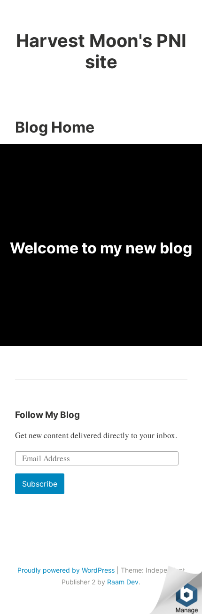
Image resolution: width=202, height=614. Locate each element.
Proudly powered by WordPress (66, 570)
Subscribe (39, 483)
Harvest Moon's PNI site (101, 51)
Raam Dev (123, 582)
